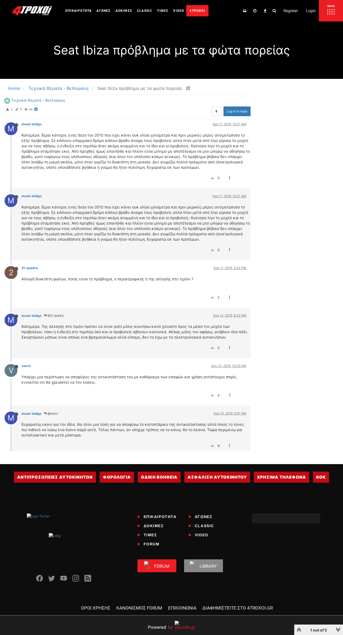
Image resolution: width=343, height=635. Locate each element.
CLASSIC (204, 526)
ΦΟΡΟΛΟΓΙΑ (117, 477)
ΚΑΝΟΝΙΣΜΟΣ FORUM (139, 608)
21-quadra (29, 268)
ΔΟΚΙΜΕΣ (154, 526)
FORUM (152, 544)
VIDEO (201, 535)
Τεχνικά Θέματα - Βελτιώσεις (38, 100)
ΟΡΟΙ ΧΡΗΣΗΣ (95, 608)
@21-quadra (55, 315)
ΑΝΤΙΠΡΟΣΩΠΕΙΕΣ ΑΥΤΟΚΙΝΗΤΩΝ (55, 477)
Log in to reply (237, 111)
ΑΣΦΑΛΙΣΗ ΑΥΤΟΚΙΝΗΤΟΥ (217, 477)
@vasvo (52, 413)
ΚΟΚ (321, 477)
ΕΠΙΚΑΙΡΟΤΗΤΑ (160, 517)
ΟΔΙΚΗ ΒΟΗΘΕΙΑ (159, 477)
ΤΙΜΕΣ (150, 535)
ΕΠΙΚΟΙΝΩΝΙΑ (182, 608)
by (160, 627)
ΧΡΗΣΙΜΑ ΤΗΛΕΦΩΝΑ (281, 477)
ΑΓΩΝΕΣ (203, 517)
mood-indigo (31, 124)
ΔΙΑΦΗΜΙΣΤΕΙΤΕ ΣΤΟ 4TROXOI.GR (237, 608)
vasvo (26, 366)
